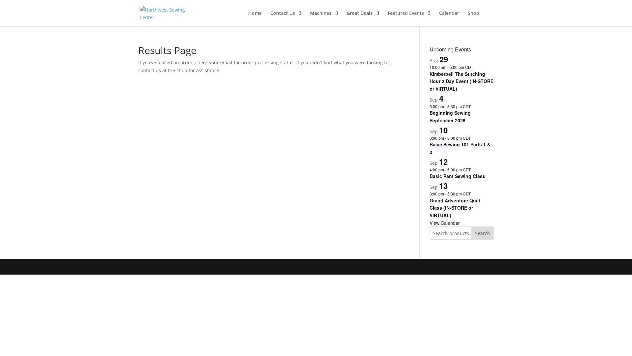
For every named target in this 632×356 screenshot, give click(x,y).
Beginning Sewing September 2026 (450, 116)
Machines (320, 13)
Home (255, 13)
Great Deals (360, 13)
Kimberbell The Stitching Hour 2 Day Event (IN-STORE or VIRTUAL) (461, 81)
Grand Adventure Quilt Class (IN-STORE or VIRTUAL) (455, 208)
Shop (473, 13)
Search (482, 233)
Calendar (449, 13)
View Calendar (445, 223)
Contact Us (282, 13)
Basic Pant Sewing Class (457, 176)
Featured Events (406, 13)
